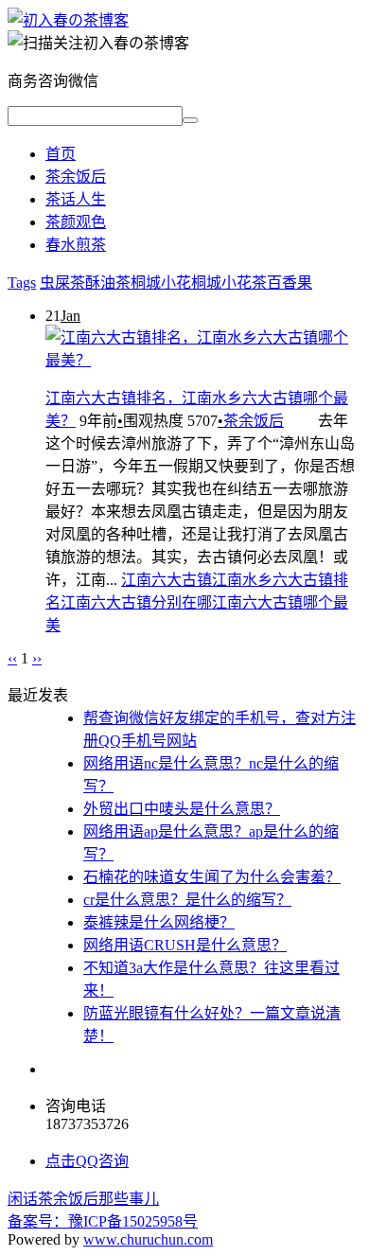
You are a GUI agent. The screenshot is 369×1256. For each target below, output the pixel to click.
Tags (22, 282)
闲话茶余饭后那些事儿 (83, 1199)
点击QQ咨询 (87, 1161)
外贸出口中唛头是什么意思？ (181, 809)
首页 (60, 154)
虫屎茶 (62, 282)
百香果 (289, 282)
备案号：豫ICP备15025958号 (103, 1221)
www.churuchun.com (148, 1239)
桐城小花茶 (229, 282)
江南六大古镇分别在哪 (136, 602)
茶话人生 (75, 199)
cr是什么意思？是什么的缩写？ (187, 900)
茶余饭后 (75, 176)
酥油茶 (108, 282)
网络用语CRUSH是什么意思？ (185, 945)
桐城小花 (161, 282)
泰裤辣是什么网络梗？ (159, 922)
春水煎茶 (75, 245)
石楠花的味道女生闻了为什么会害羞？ (212, 877)
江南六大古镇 (166, 580)
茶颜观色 (75, 222)
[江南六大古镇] (68, 20)
